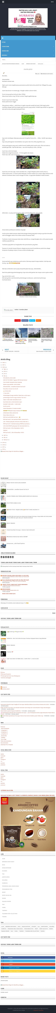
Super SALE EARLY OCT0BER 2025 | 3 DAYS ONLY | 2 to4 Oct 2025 (23, 658)
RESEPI (3, 892)
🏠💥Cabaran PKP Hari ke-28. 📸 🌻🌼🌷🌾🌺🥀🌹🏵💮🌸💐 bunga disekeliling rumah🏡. (21, 341)
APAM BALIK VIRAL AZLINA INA (10, 413)
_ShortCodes (4, 735)
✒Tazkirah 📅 (10, 652)
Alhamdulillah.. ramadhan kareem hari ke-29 (14, 386)
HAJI (3, 874)
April (5, 435)
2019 (3, 442)
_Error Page (3, 739)
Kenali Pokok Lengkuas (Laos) (14, 503)
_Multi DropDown (5, 728)
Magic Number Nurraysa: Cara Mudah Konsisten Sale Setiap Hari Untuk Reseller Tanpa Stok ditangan (25, 707)
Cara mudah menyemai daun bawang (12, 382)
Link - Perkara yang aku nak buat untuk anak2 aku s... (16, 421)
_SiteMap (3, 737)
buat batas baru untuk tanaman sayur (12, 402)
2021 (3, 365)
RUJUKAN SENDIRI (6, 901)
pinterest (3, 765)
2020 (3, 367)
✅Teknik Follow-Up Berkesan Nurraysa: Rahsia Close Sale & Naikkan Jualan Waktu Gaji (22, 716)
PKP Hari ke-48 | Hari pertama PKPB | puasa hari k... (16, 419)
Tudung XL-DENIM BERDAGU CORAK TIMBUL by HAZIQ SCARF (15, 576)
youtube (3, 763)
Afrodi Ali (4, 687)
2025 (3, 362)
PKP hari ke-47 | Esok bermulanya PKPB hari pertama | (16, 423)
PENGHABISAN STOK (7, 889)
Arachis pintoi (6, 406)
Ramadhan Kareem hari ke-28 (10, 389)
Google (18, 320)
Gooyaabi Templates (38, 1010)
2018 (3, 444)
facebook (3, 756)
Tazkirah (5, 430)
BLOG (3, 864)
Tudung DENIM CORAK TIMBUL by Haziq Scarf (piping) (14, 581)
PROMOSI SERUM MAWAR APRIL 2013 (10, 590)
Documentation (4, 743)
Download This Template (7, 744)
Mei (5, 376)
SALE (3, 904)
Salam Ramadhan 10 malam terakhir (43, 351)
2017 (3, 447)
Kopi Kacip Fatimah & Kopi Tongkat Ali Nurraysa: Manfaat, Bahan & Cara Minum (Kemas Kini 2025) (25, 704)
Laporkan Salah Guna (7, 790)
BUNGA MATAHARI (6, 867)
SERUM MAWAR (6, 589)
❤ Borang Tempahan (6, 674)
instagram (3, 759)
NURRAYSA (5, 883)
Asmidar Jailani (6, 689)
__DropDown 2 (4, 732)
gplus (2, 757)
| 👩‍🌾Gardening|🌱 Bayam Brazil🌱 (15, 631)
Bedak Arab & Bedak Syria (8, 593)
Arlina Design (21, 1010)
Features (3, 726)
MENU (52, 1)
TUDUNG (4, 916)
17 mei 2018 (6, 393)
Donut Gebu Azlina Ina (8, 415)
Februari (6, 439)
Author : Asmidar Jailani (21, 309)
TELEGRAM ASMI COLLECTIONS (9, 913)
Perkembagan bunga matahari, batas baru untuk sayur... (17, 395)
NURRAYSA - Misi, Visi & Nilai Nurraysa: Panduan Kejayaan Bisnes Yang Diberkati (26, 638)
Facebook (25, 320)
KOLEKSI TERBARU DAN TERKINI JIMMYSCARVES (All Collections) (22, 496)
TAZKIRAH (4, 910)
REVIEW (4, 898)
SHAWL (4, 907)
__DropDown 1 (4, 730)
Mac (5, 437)
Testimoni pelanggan (6, 677)
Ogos (5, 369)
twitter (2, 754)
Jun (4, 373)
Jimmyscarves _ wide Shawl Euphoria (16, 543)
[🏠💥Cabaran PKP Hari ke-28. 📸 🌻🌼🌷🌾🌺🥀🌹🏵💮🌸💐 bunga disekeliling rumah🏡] (21, 333)
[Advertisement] (28, 464)
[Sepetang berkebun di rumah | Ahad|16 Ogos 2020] (47, 333)
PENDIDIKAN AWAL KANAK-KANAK (10, 886)
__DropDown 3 (4, 734)
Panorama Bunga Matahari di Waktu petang (32, 340)
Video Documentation (6, 741)
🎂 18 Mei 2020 (7, 391)
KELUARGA (4, 880)
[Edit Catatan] (3, 73)
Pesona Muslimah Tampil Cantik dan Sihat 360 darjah (15, 580)
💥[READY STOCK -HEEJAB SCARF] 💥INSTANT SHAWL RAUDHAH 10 (23, 509)
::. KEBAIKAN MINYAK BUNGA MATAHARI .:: (11, 585)
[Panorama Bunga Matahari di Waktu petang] (34, 333)
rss (1, 761)
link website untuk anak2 (9, 378)
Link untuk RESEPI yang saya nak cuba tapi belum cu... (16, 426)
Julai (5, 371)
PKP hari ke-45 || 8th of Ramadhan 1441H (13, 432)
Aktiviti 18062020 (11, 523)
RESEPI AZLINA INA (6, 895)
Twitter (32, 320)
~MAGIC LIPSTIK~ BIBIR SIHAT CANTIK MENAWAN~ (15, 584)
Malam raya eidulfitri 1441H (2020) (11, 384)
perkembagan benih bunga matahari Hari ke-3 (14, 397)
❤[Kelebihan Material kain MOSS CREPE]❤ (17, 536)
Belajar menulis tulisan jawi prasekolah (16, 482)
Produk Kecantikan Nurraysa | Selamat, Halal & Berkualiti (21, 530)
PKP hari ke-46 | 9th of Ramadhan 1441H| (13, 428)
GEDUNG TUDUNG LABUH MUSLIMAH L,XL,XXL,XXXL (15, 575)
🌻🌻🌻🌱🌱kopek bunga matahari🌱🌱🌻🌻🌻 (15, 410)
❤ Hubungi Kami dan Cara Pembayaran (10, 676)
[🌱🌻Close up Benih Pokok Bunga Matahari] (8, 333)
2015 (3, 449)
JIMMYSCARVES (6, 877)
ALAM (37, 73)
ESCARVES (4, 871)
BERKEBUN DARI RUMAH (47, 73)
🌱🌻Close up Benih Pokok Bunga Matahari (8, 339)
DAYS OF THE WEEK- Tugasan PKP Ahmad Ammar (15, 380)
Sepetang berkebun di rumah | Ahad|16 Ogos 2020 (46, 340)
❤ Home (3, 672)
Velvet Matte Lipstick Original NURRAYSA (11, 711)
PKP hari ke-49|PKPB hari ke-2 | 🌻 (11, 417)
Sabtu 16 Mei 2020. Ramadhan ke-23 (12, 399)
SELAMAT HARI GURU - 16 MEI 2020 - (12, 351)
